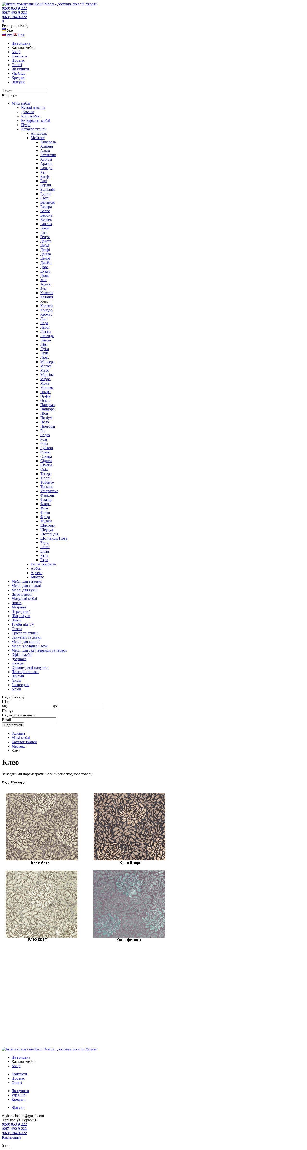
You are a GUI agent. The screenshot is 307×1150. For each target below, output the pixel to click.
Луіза (44, 349)
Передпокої (21, 611)
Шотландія (49, 534)
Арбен (36, 568)
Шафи (17, 620)
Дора (44, 267)
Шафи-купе (21, 616)
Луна (44, 353)
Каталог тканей (34, 129)
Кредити (19, 78)
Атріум (46, 159)
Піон (44, 413)
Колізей (46, 306)
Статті (17, 65)
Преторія (47, 426)
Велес (45, 211)
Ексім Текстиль (43, 564)
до (55, 706)
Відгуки (18, 82)
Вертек (46, 220)
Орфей (45, 396)
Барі (43, 181)
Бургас (45, 194)
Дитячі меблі (22, 594)
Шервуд (46, 530)
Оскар (45, 400)
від (4, 706)
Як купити (20, 69)
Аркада (46, 168)
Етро (44, 560)
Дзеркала (19, 659)
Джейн (46, 263)
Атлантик (48, 155)
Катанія (46, 297)
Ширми (18, 676)
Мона (44, 383)
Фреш (45, 512)
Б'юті (44, 198)
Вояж (44, 228)
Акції (16, 52)
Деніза (45, 254)
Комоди (18, 663)
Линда (45, 340)
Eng (20, 35)
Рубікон (46, 448)
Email (6, 720)
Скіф (44, 469)
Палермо (47, 405)
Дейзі (44, 245)
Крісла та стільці (25, 633)
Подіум (46, 418)
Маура (45, 379)
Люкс (44, 357)
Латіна (45, 331)
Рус (9, 35)
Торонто (47, 482)
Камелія (46, 293)
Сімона (46, 465)
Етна (44, 555)
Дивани (27, 112)
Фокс (44, 508)
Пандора (47, 409)
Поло (44, 422)
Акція (16, 680)
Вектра (46, 207)
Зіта (43, 280)
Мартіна (47, 375)
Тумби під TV (23, 624)
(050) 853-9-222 (14, 8)
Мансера (47, 362)
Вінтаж (46, 224)
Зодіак (45, 284)
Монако (46, 387)
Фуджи (46, 521)
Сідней (46, 461)
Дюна (45, 276)
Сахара (46, 456)
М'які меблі (21, 103)
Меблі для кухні (25, 590)
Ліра (43, 344)
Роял (44, 443)
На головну (21, 43)
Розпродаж (20, 685)
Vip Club (18, 73)
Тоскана (46, 487)
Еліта (44, 551)
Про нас (18, 60)
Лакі (43, 319)
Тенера (46, 474)
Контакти (19, 56)
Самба (45, 452)
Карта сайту (12, 1137)
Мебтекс (38, 138)
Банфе (45, 176)
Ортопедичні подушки (30, 667)
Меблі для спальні (26, 586)
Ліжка (16, 603)
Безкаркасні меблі (35, 120)
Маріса (46, 366)
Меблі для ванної (26, 642)
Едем (44, 543)
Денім (45, 258)
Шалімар (47, 525)
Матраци (19, 607)
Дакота (46, 241)
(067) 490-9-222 (14, 13)
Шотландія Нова (53, 538)
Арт (43, 172)
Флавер (46, 499)
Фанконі (47, 495)
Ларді (44, 327)
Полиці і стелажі (25, 672)
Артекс (36, 573)
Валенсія (47, 202)
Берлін (45, 185)
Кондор (46, 310)
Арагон (46, 164)
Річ (42, 431)
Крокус (46, 314)
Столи (17, 629)
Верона (46, 215)
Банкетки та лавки (27, 637)
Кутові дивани (33, 108)
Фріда (45, 517)
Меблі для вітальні (27, 581)
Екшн (45, 547)
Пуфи (25, 125)
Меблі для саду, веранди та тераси (39, 650)
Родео (45, 435)
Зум (43, 288)
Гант (44, 232)
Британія (47, 189)
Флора (45, 504)
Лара (44, 323)
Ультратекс (49, 491)
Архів (16, 689)
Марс (44, 370)
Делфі (45, 250)
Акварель (48, 142)
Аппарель (39, 133)
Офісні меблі (22, 655)
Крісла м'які (31, 116)
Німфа (45, 392)
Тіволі (45, 478)
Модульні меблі (24, 599)
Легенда (47, 336)
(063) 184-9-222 (14, 17)
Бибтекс (37, 577)
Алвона (46, 146)
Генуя (45, 237)
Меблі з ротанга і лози (30, 646)
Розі (43, 439)
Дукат (45, 271)
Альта (45, 151)
